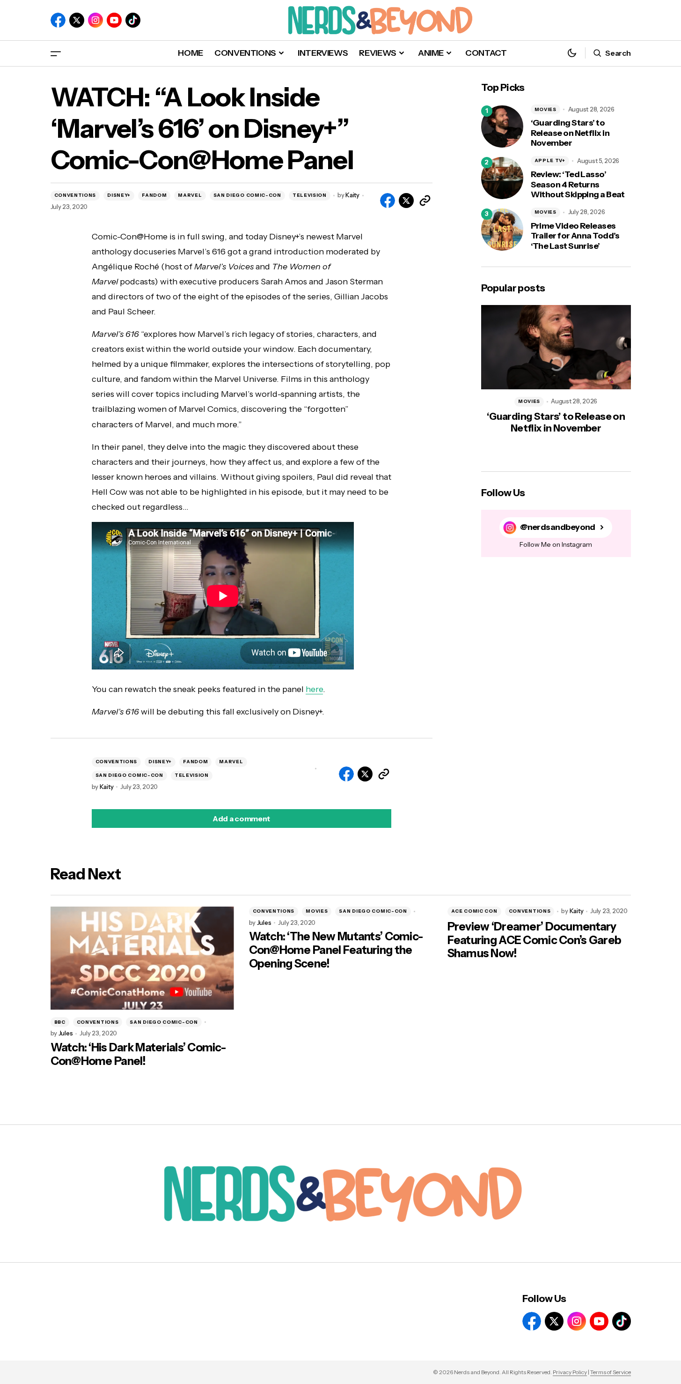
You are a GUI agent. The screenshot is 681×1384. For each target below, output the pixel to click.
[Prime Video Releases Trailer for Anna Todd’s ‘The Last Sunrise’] (502, 229)
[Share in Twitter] (406, 200)
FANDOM (154, 195)
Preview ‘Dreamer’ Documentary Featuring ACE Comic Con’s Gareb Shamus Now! (534, 940)
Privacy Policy (570, 1372)
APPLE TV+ (550, 160)
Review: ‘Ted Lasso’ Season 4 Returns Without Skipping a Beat (578, 185)
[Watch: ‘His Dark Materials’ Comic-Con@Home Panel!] (142, 958)
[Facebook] (58, 20)
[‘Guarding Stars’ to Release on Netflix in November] (502, 126)
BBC (60, 1022)
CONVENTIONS (75, 195)
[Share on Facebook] (387, 200)
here (314, 689)
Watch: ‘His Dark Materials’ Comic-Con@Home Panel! (138, 1054)
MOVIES (546, 109)
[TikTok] (133, 20)
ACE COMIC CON (474, 911)
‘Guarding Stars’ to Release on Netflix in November (570, 133)
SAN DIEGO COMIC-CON (247, 195)
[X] (76, 20)
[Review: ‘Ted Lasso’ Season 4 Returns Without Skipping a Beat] (502, 178)
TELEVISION (310, 195)
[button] (55, 53)
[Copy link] (424, 200)
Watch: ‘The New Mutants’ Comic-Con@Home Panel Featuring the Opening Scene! (336, 950)
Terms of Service (610, 1372)
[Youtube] (114, 20)
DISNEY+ (119, 195)
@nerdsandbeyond (557, 527)
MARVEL (190, 195)
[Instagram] (95, 20)
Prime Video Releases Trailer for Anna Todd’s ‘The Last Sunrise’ (575, 236)
